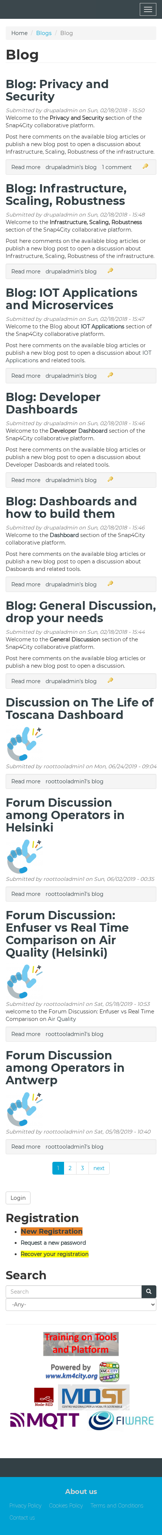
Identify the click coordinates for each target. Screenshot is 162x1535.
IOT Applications (102, 326)
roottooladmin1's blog (75, 781)
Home (19, 33)
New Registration (52, 1231)
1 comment (117, 167)
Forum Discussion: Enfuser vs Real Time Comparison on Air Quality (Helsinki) (67, 934)
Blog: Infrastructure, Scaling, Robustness (66, 195)
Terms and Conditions (117, 1505)
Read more (25, 167)
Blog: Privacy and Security (57, 90)
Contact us (22, 1517)
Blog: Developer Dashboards (53, 403)
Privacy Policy (25, 1505)
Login (18, 1198)
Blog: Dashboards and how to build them (71, 507)
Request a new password (53, 1242)
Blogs (44, 33)
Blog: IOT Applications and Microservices (72, 299)
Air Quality (62, 1019)
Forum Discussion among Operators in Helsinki (65, 815)
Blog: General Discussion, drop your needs (81, 612)
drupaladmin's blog (71, 167)
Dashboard (92, 430)
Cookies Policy (66, 1505)
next (99, 1168)
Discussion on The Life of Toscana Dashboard (80, 709)
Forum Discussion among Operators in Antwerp (65, 1067)
